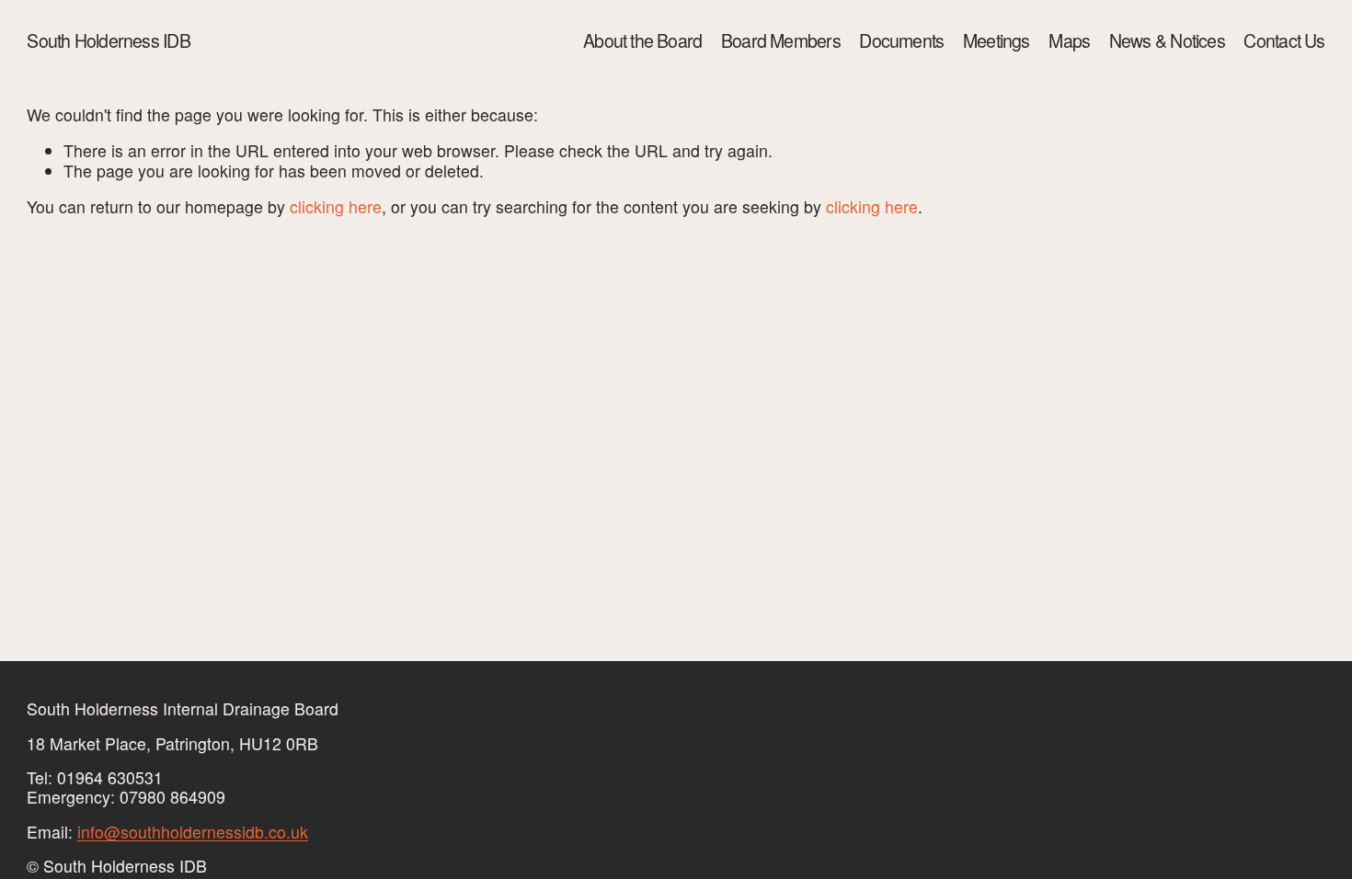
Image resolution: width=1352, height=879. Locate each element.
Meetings (996, 40)
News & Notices (1167, 40)
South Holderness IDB (108, 40)
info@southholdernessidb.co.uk (192, 831)
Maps (1069, 40)
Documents (901, 40)
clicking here (336, 206)
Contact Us (1283, 40)
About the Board (642, 40)
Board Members (781, 40)
